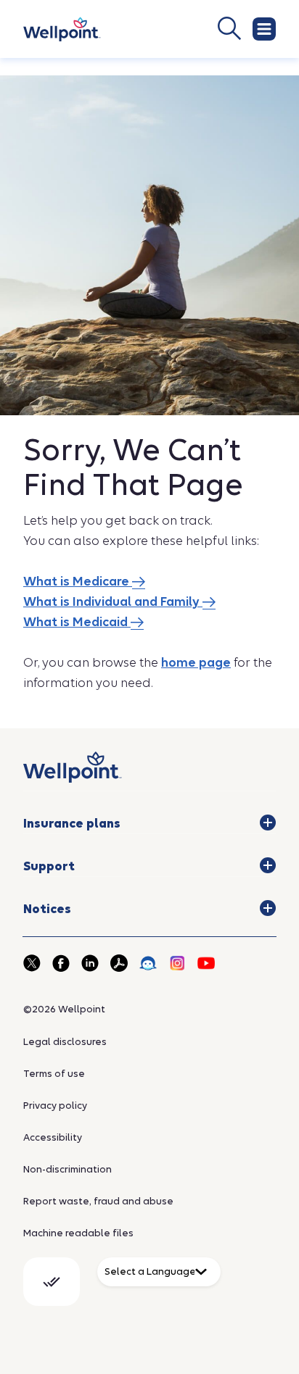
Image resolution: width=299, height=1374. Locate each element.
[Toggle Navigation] (264, 29)
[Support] (268, 865)
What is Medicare (77, 581)
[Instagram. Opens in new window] (177, 963)
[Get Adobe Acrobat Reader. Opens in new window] (119, 963)
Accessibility (52, 1137)
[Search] (182, 28)
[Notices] (268, 908)
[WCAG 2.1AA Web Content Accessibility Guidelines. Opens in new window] (51, 1281)
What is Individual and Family (112, 602)
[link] (62, 29)
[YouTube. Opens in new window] (206, 963)
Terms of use (54, 1073)
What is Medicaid (77, 622)
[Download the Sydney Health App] (148, 963)
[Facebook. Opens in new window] (61, 963)
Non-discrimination (67, 1169)
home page (196, 663)
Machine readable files (78, 1233)
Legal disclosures (65, 1041)
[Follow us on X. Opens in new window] (32, 963)
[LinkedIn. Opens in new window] (90, 963)
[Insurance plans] (268, 822)
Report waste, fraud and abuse (98, 1201)
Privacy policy (55, 1105)
